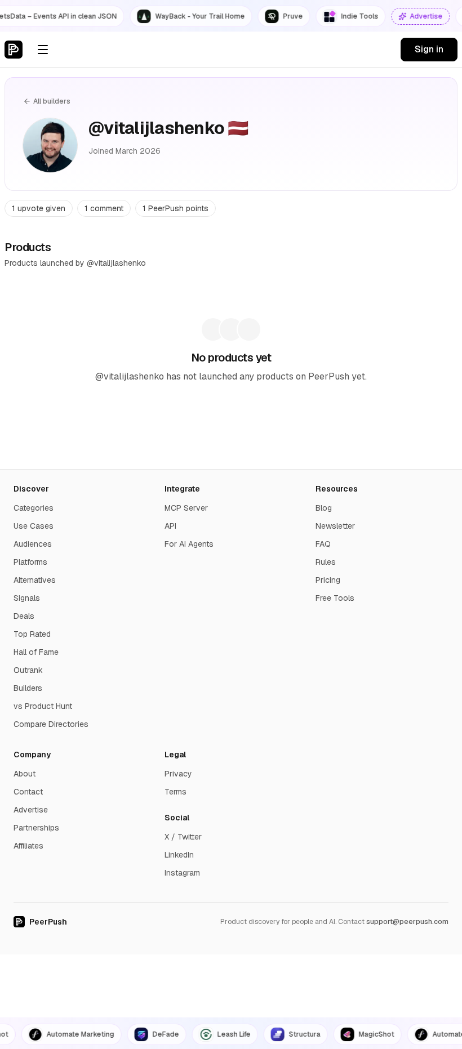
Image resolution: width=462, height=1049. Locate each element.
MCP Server (186, 508)
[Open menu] (43, 49)
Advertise (31, 810)
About (24, 774)
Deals (24, 616)
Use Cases (34, 526)
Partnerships (36, 828)
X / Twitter (183, 837)
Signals (27, 598)
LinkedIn (179, 855)
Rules (326, 562)
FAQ (323, 544)
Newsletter (335, 526)
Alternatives (35, 580)
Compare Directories (51, 724)
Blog (324, 508)
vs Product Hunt (43, 706)
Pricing (328, 580)
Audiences (33, 544)
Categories (34, 508)
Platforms (30, 562)
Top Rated (32, 634)
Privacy (178, 774)
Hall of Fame (36, 652)
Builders (28, 688)
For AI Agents (189, 544)
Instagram (182, 873)
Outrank (28, 670)
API (170, 526)
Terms (175, 792)
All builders (51, 101)
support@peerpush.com (407, 921)
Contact (28, 792)
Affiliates (28, 846)
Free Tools (335, 598)
